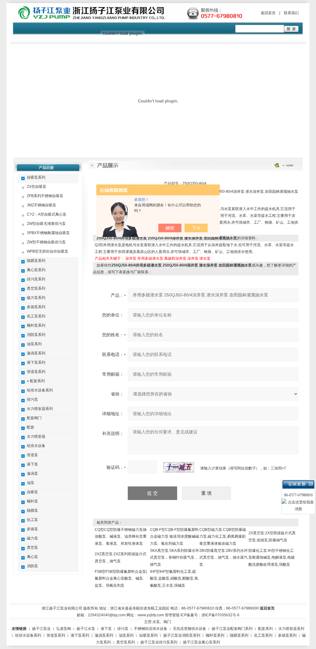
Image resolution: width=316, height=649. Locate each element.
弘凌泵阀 (63, 628)
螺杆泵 (32, 501)
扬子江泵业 (41, 628)
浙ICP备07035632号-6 (220, 615)
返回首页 (268, 13)
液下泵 (32, 464)
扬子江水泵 (86, 628)
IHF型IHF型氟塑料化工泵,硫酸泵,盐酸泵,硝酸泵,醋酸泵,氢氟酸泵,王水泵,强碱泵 (174, 578)
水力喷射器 (36, 436)
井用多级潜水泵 (150, 258)
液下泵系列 (36, 362)
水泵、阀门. (162, 622)
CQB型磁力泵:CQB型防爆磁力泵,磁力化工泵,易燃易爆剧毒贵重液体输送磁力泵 (222, 536)
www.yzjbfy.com (151, 615)
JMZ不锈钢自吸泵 (41, 205)
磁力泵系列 (36, 298)
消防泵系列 (36, 335)
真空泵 (32, 547)
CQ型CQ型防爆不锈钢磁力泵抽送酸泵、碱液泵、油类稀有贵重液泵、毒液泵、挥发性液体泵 (121, 536)
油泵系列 (34, 344)
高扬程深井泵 (175, 258)
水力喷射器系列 (40, 409)
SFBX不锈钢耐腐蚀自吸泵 (48, 233)
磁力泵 (32, 538)
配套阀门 (34, 418)
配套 (30, 427)
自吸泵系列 (36, 177)
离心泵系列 (36, 270)
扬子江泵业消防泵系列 (181, 635)
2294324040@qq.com (107, 615)
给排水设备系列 (40, 390)
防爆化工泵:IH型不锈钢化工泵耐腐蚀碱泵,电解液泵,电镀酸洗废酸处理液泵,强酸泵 (271, 557)
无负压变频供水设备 (189, 628)
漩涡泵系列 (36, 353)
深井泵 (130, 258)
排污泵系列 (36, 279)
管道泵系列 (36, 372)
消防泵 (32, 566)
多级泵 (32, 529)
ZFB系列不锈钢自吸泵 (45, 196)
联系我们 (291, 13)
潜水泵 (204, 258)
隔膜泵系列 (36, 260)
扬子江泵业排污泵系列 (158, 642)
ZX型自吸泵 (36, 186)
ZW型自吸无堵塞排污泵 (46, 223)
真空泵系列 (36, 288)
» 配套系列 (36, 381)
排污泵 (32, 399)
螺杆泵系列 (36, 325)
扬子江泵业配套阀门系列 (232, 628)
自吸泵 (32, 492)
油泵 (30, 483)
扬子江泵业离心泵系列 (201, 642)
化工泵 (32, 520)
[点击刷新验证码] (178, 467)
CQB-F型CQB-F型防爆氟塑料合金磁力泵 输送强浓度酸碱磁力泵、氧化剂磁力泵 (174, 536)
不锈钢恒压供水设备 (150, 628)
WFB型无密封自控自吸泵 (47, 251)
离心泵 (32, 557)
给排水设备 (36, 446)
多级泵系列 (36, 307)
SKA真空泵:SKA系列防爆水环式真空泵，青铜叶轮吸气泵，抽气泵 (174, 557)
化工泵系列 (36, 316)
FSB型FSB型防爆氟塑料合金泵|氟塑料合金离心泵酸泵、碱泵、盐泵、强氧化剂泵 (121, 578)
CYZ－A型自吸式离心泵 (46, 214)
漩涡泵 (32, 473)
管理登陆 (172, 615)
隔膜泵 (32, 510)
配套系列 (265, 628)
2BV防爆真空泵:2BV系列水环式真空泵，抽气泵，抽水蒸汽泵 (223, 557)
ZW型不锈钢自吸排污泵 (46, 242)
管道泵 (32, 455)
